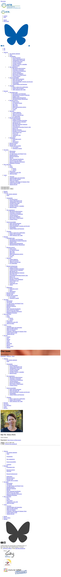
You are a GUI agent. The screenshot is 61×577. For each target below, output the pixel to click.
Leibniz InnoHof (16, 119)
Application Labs (16, 135)
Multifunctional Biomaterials (19, 97)
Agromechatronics (16, 72)
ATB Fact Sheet (13, 173)
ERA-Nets (14, 104)
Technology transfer (17, 148)
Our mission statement (15, 53)
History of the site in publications (20, 87)
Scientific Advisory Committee (19, 64)
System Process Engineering (19, 71)
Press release (12, 171)
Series (13, 140)
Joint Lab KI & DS (16, 113)
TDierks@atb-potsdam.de (11, 444)
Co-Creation (15, 147)
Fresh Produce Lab (16, 132)
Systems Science (16, 76)
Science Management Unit (18, 59)
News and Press (7, 164)
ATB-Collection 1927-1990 (18, 89)
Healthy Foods (15, 96)
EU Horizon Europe (17, 103)
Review (14, 168)
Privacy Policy (10, 346)
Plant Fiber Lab (16, 125)
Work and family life (17, 80)
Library (14, 136)
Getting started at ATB (15, 183)
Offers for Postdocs (14, 180)
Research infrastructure (15, 117)
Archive (14, 169)
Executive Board (16, 57)
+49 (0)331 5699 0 (7, 548)
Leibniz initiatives (16, 112)
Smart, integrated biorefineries (17, 159)
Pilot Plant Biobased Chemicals (19, 124)
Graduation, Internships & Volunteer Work (19, 181)
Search (5, 20)
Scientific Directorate (17, 61)
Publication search (16, 139)
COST (14, 109)
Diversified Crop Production (19, 93)
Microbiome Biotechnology (18, 68)
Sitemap (8, 347)
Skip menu (3, 1)
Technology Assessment (18, 69)
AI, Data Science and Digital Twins (18, 153)
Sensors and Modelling (17, 73)
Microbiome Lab (16, 123)
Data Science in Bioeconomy (19, 75)
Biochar (11, 157)
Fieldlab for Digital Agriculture (19, 120)
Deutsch (5, 191)
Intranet (8, 339)
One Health (12, 152)
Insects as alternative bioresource (17, 161)
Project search (15, 101)
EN (4, 49)
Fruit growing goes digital (16, 160)
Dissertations (15, 141)
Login (8, 340)
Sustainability (15, 83)
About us (6, 52)
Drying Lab (15, 133)
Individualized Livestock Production (21, 95)
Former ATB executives (18, 88)
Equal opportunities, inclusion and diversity (22, 81)
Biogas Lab (15, 128)
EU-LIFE (14, 108)
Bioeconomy (13, 151)
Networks (12, 111)
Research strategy (14, 143)
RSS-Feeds (6, 21)
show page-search (5, 187)
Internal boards (15, 65)
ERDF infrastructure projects (19, 107)
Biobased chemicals (14, 156)
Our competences (14, 67)
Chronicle (12, 85)
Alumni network (13, 184)
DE (4, 48)
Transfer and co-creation (15, 145)
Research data (13, 144)
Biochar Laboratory (17, 129)
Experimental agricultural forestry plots (21, 127)
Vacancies (12, 176)
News (11, 165)
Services (6, 335)
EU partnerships (16, 116)
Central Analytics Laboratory (19, 121)
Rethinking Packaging (15, 163)
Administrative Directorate (18, 60)
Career (5, 175)
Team (11, 55)
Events (11, 167)
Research (6, 91)
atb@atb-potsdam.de (20, 548)
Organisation (13, 56)
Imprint (8, 345)
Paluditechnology (14, 155)
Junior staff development (18, 79)
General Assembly (16, 63)
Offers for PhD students (15, 179)
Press (5, 17)
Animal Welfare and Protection (19, 84)
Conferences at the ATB (15, 172)
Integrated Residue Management (20, 99)
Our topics (6, 149)
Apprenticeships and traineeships (17, 177)
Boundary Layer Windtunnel (19, 131)
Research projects (14, 100)
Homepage (3, 356)
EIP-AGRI (15, 105)
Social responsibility (14, 77)
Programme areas (14, 92)
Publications (12, 137)
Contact (5, 16)
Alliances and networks (18, 115)
